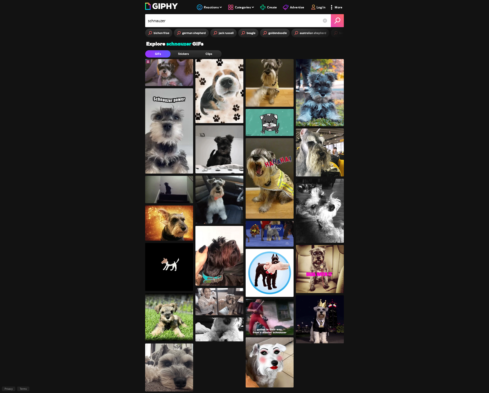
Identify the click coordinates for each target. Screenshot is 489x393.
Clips (209, 54)
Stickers (183, 54)
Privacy (9, 388)
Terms (23, 388)
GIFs (158, 54)
